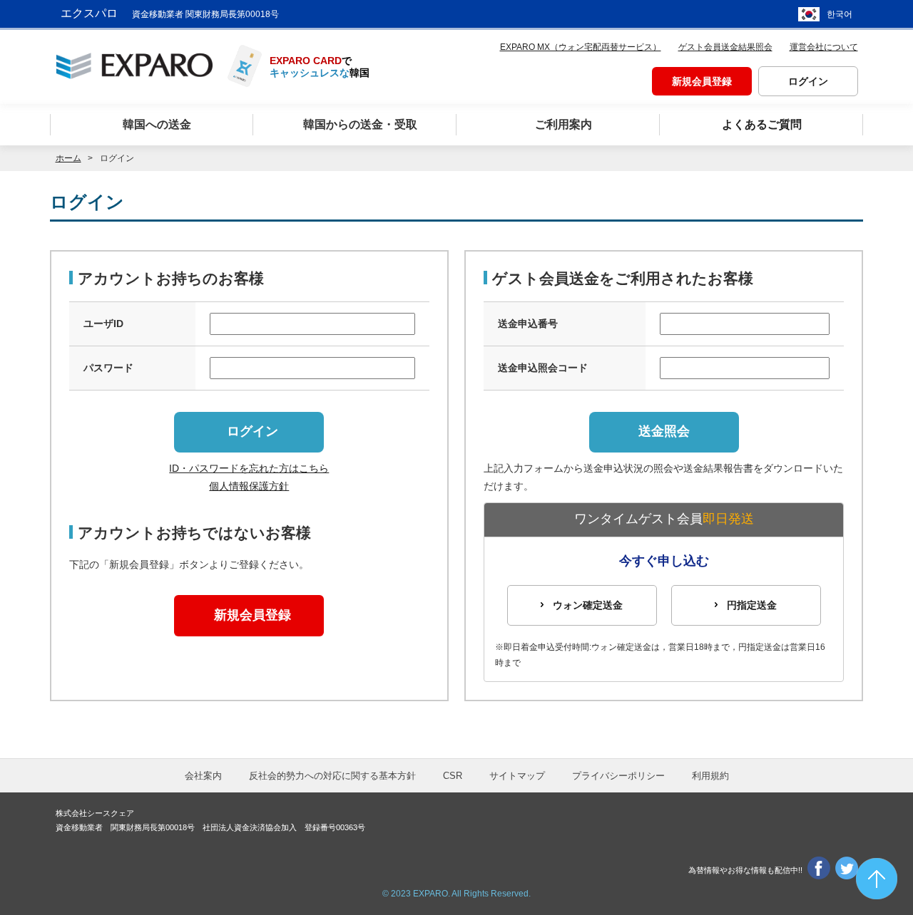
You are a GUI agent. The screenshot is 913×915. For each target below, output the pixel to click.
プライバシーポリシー (618, 775)
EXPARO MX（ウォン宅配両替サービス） (580, 47)
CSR (452, 775)
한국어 (839, 14)
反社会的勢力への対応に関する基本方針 (332, 775)
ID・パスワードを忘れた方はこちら (249, 468)
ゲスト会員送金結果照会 (725, 47)
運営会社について (824, 47)
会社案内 (203, 775)
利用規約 (710, 775)
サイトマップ (517, 775)
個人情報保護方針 (249, 486)
